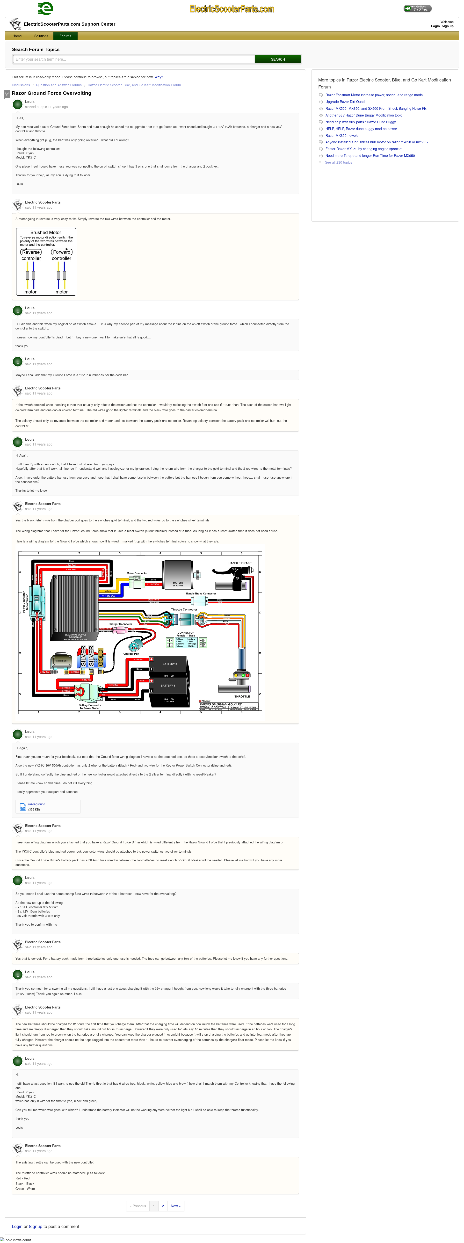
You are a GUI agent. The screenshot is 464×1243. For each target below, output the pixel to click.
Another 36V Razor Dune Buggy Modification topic (364, 115)
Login (17, 1226)
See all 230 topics (338, 162)
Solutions (41, 35)
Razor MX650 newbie (342, 135)
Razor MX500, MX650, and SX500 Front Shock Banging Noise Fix (376, 108)
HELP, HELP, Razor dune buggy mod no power (361, 128)
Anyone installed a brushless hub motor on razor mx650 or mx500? (377, 141)
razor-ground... (37, 804)
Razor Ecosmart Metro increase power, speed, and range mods (374, 94)
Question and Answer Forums (59, 84)
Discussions (21, 84)
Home (17, 35)
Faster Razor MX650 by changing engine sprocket (364, 148)
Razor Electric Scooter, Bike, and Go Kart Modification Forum (134, 84)
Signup (35, 1226)
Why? (158, 76)
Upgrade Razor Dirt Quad (345, 101)
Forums (65, 35)
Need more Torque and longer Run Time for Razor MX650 (370, 155)
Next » (176, 1205)
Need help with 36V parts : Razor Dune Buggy (361, 121)
